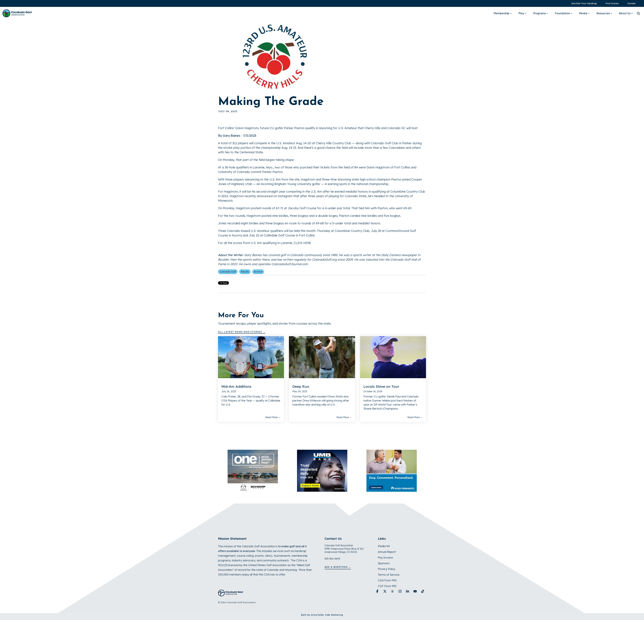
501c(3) (223, 565)
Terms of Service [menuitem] (388, 574)
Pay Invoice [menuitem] (385, 557)
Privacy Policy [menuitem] (386, 569)
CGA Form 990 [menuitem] (387, 580)
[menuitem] (582, 3)
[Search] (638, 13)
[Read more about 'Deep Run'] (322, 357)
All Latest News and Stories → (241, 331)
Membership (501, 13)
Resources (603, 13)
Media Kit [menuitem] (384, 546)
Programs (539, 13)
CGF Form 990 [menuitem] (387, 586)
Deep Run (300, 386)
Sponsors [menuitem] (384, 563)
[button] (378, 591)
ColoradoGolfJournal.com (290, 264)
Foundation (562, 13)
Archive (258, 271)
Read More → (273, 417)
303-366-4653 (332, 558)
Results (245, 271)
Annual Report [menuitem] (387, 551)
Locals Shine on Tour (381, 386)
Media (583, 13)
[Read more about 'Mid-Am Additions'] (251, 357)
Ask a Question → (338, 566)
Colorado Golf (228, 271)
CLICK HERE (302, 243)
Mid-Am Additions (236, 386)
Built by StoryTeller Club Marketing (322, 615)
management (226, 555)
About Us (624, 13)
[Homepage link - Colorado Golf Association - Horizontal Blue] (230, 594)
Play (521, 13)
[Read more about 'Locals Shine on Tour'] (393, 357)
